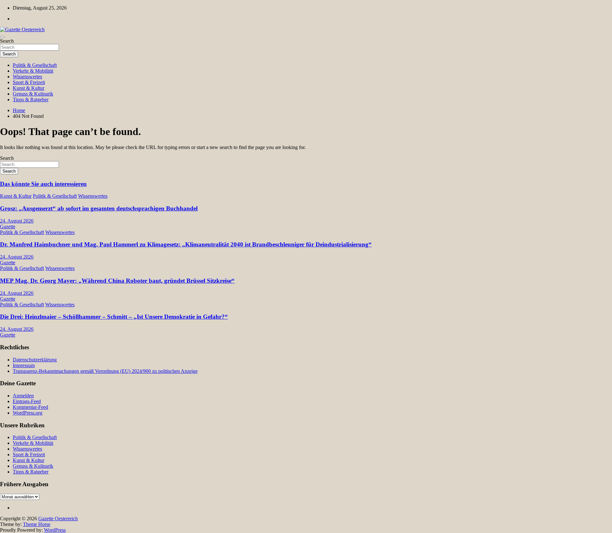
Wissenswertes (27, 76)
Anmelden (23, 395)
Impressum (24, 365)
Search (7, 41)
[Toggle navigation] (2, 37)
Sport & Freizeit (29, 82)
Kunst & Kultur (28, 88)
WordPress (55, 530)
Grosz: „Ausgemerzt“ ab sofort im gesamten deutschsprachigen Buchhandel (99, 208)
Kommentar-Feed (30, 407)
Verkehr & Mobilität (33, 71)
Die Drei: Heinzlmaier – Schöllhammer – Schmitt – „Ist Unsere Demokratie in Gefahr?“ (114, 316)
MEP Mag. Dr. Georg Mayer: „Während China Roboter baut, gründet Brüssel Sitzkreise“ (117, 280)
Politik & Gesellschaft (35, 65)
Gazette (7, 226)
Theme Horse (36, 524)
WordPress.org (27, 413)
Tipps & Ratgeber (30, 99)
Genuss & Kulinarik (33, 93)
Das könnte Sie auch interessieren (43, 184)
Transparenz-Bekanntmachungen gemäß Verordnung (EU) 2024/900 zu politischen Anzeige (105, 371)
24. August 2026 (16, 221)
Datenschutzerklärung (35, 359)
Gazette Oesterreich (58, 518)
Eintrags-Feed (27, 401)
